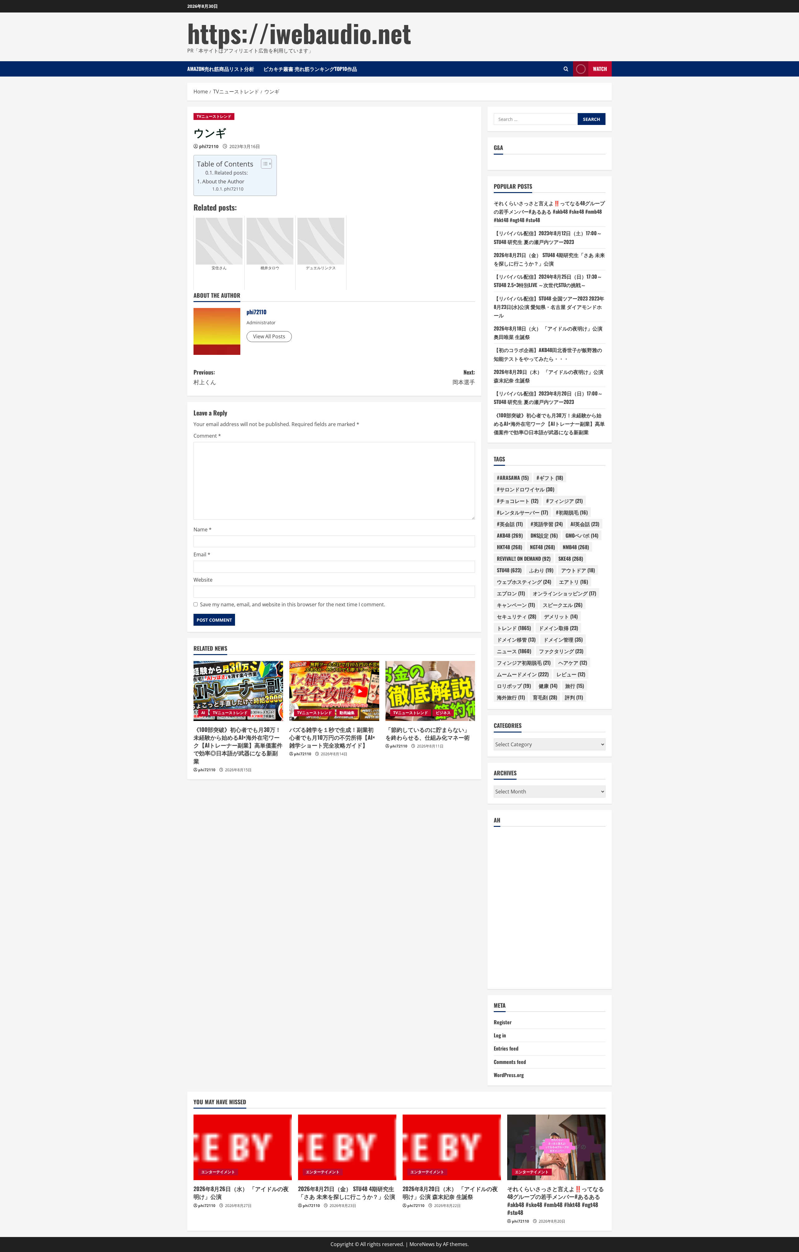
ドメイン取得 (558, 628)
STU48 (509, 570)
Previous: (205, 377)
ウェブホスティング (524, 581)
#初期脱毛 (572, 512)
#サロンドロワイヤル (525, 489)
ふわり (541, 570)
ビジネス (443, 712)
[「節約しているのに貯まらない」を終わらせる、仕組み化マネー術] (430, 691)
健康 (548, 685)
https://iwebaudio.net (299, 32)
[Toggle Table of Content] (263, 163)
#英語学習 (547, 524)
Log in (500, 1035)
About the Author (223, 181)
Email (202, 554)
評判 (574, 697)
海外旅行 (511, 697)
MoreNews (422, 1244)
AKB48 (510, 535)
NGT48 (542, 547)
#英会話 (510, 524)
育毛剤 (545, 697)
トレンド (514, 628)
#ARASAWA (513, 477)
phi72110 (208, 146)
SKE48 (570, 558)
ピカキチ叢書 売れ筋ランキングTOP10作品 (310, 68)
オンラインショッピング (564, 593)
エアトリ (573, 581)
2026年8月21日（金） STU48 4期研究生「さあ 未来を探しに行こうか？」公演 (346, 1192)
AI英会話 (585, 524)
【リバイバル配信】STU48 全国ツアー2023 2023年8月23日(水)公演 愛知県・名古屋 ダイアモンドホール (549, 307)
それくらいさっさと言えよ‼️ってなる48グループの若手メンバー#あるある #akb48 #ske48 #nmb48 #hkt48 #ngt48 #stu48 (549, 211)
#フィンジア (564, 500)
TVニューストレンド (214, 116)
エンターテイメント (218, 1172)
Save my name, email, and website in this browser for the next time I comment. (292, 604)
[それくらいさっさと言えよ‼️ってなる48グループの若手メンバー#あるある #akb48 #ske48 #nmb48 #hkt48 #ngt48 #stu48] (556, 1147)
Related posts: (231, 172)
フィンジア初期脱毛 (524, 662)
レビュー (570, 674)
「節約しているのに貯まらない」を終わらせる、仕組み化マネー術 (427, 733)
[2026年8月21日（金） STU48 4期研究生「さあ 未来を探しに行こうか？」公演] (347, 1147)
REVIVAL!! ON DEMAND (524, 558)
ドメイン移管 (516, 639)
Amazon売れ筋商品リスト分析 (220, 68)
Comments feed (510, 1062)
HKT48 (509, 547)
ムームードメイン (523, 674)
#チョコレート (517, 500)
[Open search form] (566, 69)
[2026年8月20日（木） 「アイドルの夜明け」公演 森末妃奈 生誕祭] (452, 1147)
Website (203, 579)
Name (203, 529)
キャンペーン (516, 605)
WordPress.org (509, 1075)
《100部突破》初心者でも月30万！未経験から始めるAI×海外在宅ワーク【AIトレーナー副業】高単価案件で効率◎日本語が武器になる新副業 (238, 745)
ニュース (514, 651)
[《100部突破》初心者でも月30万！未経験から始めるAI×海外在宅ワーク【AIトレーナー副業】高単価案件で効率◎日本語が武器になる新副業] (238, 691)
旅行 (574, 685)
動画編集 (347, 712)
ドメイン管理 (563, 639)
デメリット (561, 616)
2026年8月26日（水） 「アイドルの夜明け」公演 (241, 1192)
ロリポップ (514, 685)
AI (203, 712)
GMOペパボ (582, 535)
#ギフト (550, 477)
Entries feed (506, 1048)
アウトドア (578, 570)
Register (503, 1022)
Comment (207, 435)
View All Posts (269, 336)
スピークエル (562, 605)
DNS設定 (544, 535)
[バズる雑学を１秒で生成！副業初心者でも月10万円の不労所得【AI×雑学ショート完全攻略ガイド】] (334, 691)
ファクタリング (561, 651)
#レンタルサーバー (522, 512)
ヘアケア (572, 662)
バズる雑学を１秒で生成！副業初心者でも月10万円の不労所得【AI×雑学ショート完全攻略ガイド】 (332, 737)
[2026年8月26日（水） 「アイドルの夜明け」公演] (243, 1147)
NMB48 (576, 547)
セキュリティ (516, 616)
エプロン (511, 593)
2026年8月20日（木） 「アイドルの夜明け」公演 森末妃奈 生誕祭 (450, 1192)
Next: (464, 377)
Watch (600, 68)
